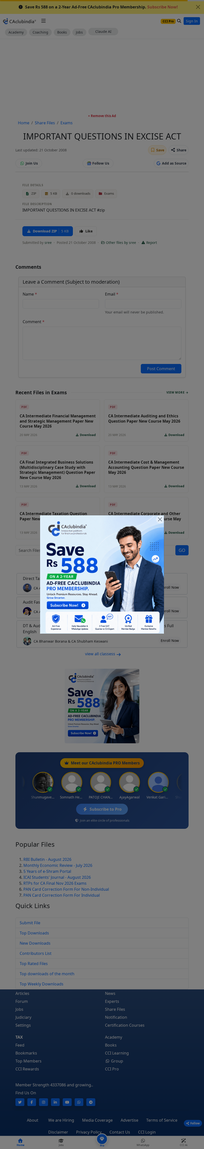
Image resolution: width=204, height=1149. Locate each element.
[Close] (160, 519)
